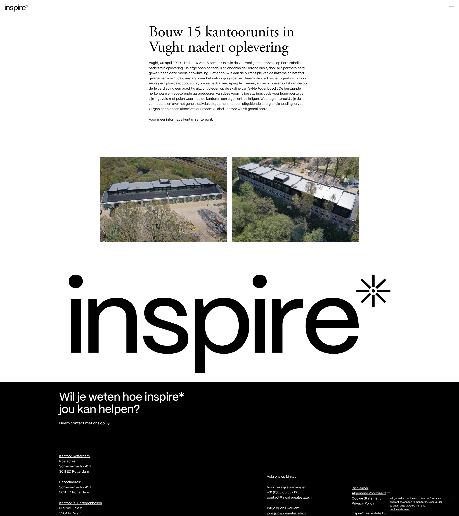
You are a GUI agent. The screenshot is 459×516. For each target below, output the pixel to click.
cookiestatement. (400, 509)
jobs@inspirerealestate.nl (286, 513)
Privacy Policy (363, 503)
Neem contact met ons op (82, 423)
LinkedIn (292, 476)
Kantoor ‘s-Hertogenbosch (80, 503)
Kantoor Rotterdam (74, 456)
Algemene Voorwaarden (371, 493)
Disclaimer (360, 488)
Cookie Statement (366, 498)
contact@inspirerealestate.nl (289, 497)
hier (197, 119)
